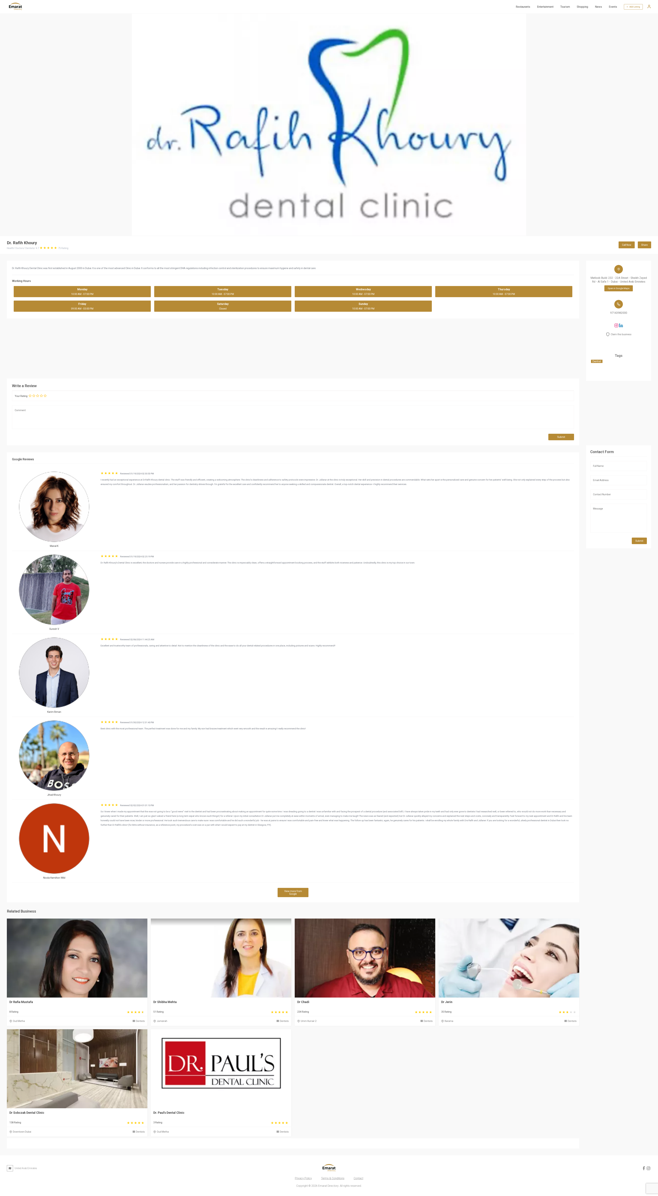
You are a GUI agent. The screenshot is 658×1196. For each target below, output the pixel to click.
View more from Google (293, 892)
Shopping (582, 6)
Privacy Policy (303, 1178)
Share (644, 245)
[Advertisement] (293, 348)
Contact (358, 1178)
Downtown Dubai (22, 1131)
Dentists (140, 1021)
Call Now (626, 245)
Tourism (565, 6)
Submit (561, 437)
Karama (449, 1021)
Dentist (596, 361)
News (598, 6)
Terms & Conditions (332, 1178)
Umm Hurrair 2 (308, 1021)
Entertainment (545, 6)
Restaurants (523, 6)
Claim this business (621, 334)
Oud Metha (19, 1021)
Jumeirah (162, 1021)
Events (613, 6)
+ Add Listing (633, 7)
